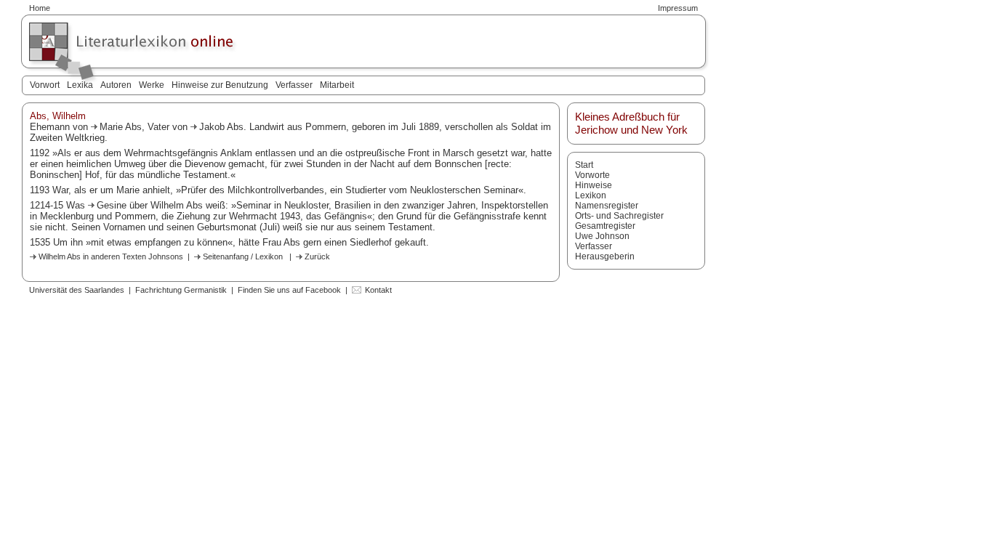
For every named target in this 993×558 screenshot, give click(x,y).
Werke (151, 85)
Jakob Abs (221, 126)
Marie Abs (121, 126)
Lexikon (590, 195)
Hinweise (593, 185)
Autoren (116, 85)
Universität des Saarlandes (76, 290)
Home (39, 8)
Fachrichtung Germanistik (181, 290)
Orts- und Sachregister (619, 216)
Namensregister (606, 206)
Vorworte (592, 175)
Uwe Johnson (602, 236)
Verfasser (294, 85)
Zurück (317, 256)
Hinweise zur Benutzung (220, 85)
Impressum (678, 8)
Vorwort (45, 85)
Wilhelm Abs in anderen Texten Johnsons (111, 256)
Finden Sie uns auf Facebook (289, 290)
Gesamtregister (605, 226)
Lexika (80, 85)
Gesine (113, 205)
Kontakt (378, 290)
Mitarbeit (337, 85)
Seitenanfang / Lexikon (243, 256)
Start (584, 165)
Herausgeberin (605, 256)
